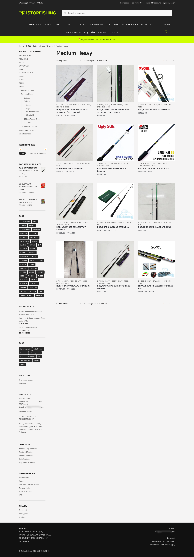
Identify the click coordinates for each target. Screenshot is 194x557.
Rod (21, 357)
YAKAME (39, 295)
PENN (22, 276)
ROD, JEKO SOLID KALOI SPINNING (154, 227)
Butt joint (60, 105)
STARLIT (33, 291)
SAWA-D (23, 284)
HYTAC (34, 257)
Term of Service (25, 491)
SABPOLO (24, 280)
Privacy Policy (25, 488)
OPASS (31, 272)
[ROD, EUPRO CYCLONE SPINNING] (115, 201)
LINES (21, 76)
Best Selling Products (28, 448)
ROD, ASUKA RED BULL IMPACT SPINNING (71, 228)
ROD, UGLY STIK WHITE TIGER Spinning (111, 169)
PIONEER (31, 276)
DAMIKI (23, 245)
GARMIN (23, 249)
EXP (39, 245)
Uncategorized (25, 134)
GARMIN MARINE (26, 73)
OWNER (40, 272)
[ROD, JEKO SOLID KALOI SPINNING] (156, 201)
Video (22, 364)
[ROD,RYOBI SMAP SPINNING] (74, 142)
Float (21, 69)
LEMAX (31, 264)
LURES (22, 80)
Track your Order (137, 3)
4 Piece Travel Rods (32, 119)
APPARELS (23, 59)
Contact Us (124, 3)
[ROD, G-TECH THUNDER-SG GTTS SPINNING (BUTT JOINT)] (74, 83)
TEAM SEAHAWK (26, 295)
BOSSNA (33, 233)
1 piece (27, 98)
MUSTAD (34, 268)
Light (107, 105)
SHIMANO (33, 288)
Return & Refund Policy (29, 484)
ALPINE (23, 226)
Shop (148, 3)
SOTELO (23, 291)
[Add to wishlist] (90, 69)
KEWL (41, 260)
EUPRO (32, 245)
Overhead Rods (27, 90)
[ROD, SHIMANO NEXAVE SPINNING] (74, 259)
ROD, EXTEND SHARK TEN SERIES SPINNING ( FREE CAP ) (113, 110)
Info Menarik (38, 349)
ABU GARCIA (25, 222)
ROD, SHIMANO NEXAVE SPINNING (73, 286)
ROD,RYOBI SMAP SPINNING (69, 168)
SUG (40, 291)
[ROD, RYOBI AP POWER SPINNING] (156, 83)
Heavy (69, 105)
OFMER (23, 272)
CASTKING (34, 237)
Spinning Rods (39, 46)
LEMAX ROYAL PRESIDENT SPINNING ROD (155, 287)
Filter (22, 153)
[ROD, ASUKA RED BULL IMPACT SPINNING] (74, 201)
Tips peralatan (25, 361)
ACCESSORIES (25, 55)
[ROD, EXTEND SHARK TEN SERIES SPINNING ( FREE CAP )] (115, 83)
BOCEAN (23, 233)
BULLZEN (23, 237)
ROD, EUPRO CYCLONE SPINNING (113, 227)
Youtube (22, 517)
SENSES (23, 288)
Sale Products (25, 459)
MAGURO (23, 268)
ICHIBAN (23, 260)
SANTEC (34, 280)
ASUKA (31, 226)
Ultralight (30, 115)
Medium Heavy (79, 105)
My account (156, 3)
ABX (34, 222)
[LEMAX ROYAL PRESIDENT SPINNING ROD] (156, 259)
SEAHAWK (34, 284)
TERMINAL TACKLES (27, 130)
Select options (75, 121)
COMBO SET (24, 66)
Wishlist (22, 383)
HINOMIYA (24, 257)
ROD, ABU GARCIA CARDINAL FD (153, 168)
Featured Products (27, 452)
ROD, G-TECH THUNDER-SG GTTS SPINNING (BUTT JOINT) (72, 110)
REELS (21, 83)
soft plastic (31, 357)
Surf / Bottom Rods (29, 126)
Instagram (23, 513)
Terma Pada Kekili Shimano (30, 311)
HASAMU (32, 253)
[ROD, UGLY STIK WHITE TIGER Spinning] (115, 142)
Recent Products (26, 455)
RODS (28, 46)
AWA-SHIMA (25, 229)
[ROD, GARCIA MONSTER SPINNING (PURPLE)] (115, 259)
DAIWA (34, 241)
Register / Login (168, 3)
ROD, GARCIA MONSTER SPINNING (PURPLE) (113, 287)
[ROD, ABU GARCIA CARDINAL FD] (156, 142)
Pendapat (23, 353)
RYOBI (40, 276)
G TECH (32, 249)
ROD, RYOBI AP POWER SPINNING (154, 109)
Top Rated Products (27, 462)
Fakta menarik (25, 349)
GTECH (22, 253)
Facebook (23, 510)
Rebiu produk (35, 353)
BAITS (21, 62)
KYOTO (23, 264)
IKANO (32, 260)
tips (39, 357)
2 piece (50, 46)
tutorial (36, 361)
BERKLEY (36, 229)
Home (21, 46)
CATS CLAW (24, 241)
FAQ (21, 495)
